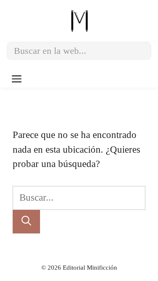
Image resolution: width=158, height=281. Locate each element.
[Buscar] (26, 222)
